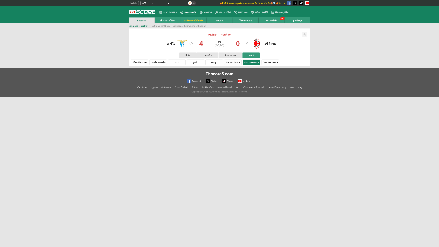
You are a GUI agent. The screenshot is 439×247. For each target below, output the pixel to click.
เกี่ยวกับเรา (142, 87)
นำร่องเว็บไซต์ (181, 87)
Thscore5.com (219, 74)
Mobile (133, 3)
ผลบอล (219, 20)
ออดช (251, 55)
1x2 (177, 62)
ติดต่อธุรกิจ (281, 12)
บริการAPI (261, 12)
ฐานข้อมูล (297, 20)
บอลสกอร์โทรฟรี (224, 87)
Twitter (214, 81)
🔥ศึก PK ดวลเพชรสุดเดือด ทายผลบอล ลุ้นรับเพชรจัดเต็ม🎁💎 (248, 3)
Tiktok (230, 81)
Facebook (196, 81)
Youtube (246, 81)
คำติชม (195, 87)
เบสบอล (243, 12)
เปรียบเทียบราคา (139, 62)
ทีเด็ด (187, 55)
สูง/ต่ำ (195, 62)
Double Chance (270, 62)
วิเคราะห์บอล (230, 55)
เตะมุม (214, 62)
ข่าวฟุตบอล (170, 12)
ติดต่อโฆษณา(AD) (277, 87)
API (237, 87)
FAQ (292, 87)
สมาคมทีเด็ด (271, 20)
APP (144, 3)
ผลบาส (208, 12)
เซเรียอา (145, 25)
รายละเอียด (207, 55)
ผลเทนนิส (225, 12)
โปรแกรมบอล (245, 20)
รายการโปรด (169, 20)
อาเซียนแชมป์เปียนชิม (194, 20)
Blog (300, 87)
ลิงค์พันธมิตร (207, 87)
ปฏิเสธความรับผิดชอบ (161, 87)
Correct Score (233, 62)
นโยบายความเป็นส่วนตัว (254, 87)
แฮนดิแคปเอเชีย (158, 62)
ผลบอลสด (190, 12)
